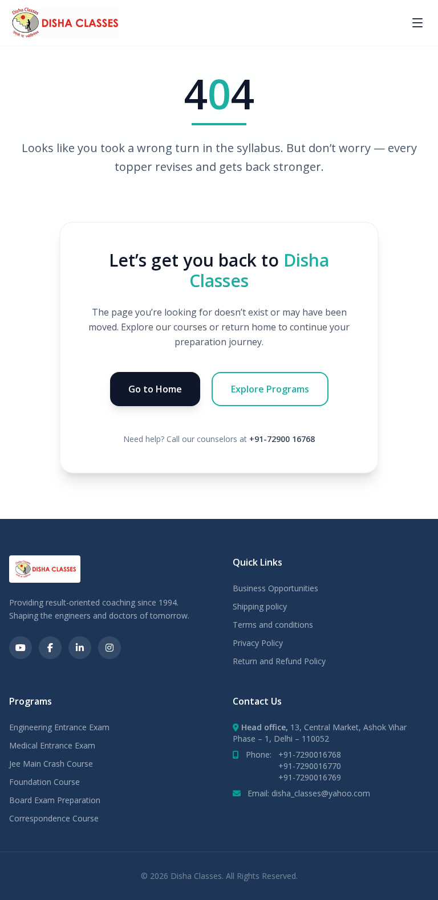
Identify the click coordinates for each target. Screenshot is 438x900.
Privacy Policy (258, 642)
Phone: (293, 754)
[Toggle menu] (417, 22)
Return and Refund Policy (279, 661)
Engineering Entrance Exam (59, 727)
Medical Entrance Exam (52, 745)
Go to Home (155, 389)
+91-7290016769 (309, 777)
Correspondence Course (54, 818)
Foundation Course (44, 781)
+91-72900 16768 (282, 438)
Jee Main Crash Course (51, 763)
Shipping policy (260, 606)
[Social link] (20, 647)
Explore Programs (270, 389)
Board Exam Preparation (54, 800)
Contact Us (257, 701)
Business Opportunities (275, 588)
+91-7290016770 (309, 765)
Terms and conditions (273, 624)
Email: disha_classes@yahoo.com (309, 793)
